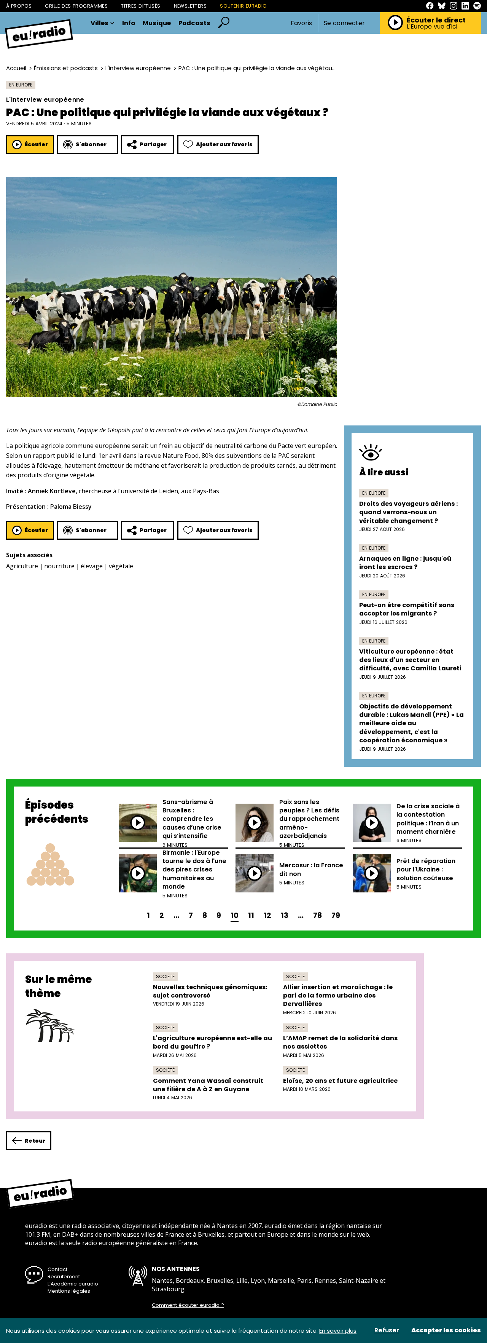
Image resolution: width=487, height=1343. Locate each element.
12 (267, 915)
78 (317, 915)
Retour (35, 1141)
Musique (157, 23)
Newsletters (190, 6)
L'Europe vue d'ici (432, 27)
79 (335, 915)
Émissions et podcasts (66, 68)
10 (235, 915)
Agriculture (22, 566)
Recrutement (64, 1276)
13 (284, 915)
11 (251, 915)
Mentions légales (69, 1291)
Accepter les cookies (446, 1330)
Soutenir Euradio (243, 6)
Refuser (386, 1330)
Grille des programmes (76, 6)
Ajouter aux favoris (224, 144)
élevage (92, 566)
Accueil (16, 68)
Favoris (301, 23)
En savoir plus (337, 1330)
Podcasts (194, 23)
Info (128, 23)
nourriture (59, 566)
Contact (57, 1269)
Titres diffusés (140, 6)
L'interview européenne (138, 68)
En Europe (20, 85)
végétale (121, 566)
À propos (19, 6)
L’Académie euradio (73, 1283)
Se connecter (344, 23)
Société (165, 976)
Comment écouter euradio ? (188, 1305)
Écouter (36, 144)
